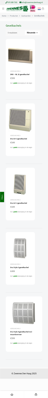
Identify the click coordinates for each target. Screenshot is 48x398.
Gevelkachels (15, 71)
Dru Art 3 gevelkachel (18, 139)
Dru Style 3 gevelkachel (19, 267)
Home (4, 16)
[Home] (12, 394)
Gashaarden (26, 16)
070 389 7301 (12, 2)
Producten (14, 16)
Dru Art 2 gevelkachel (18, 203)
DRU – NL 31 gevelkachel (19, 74)
